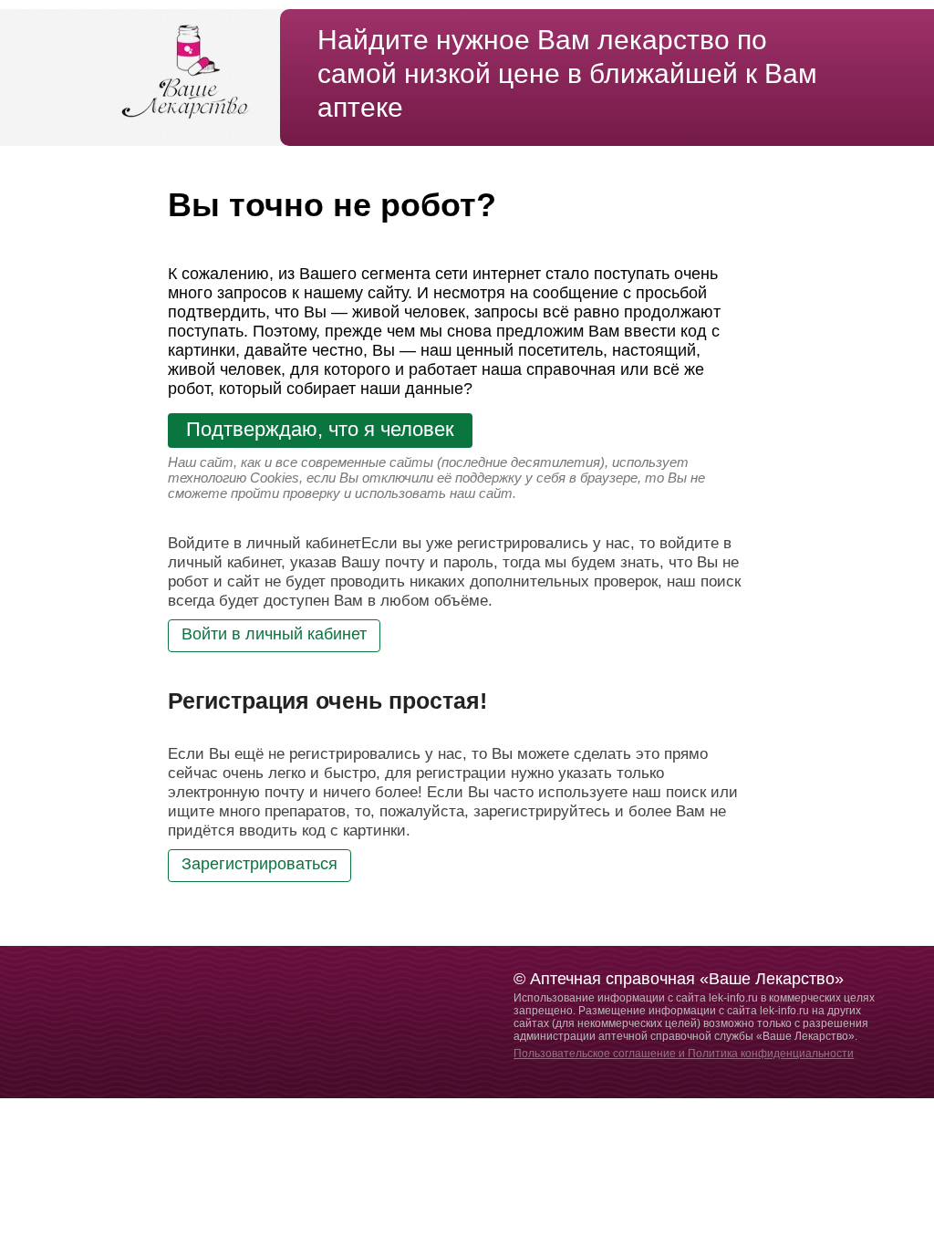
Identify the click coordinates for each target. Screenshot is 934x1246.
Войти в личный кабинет (274, 634)
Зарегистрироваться (259, 864)
